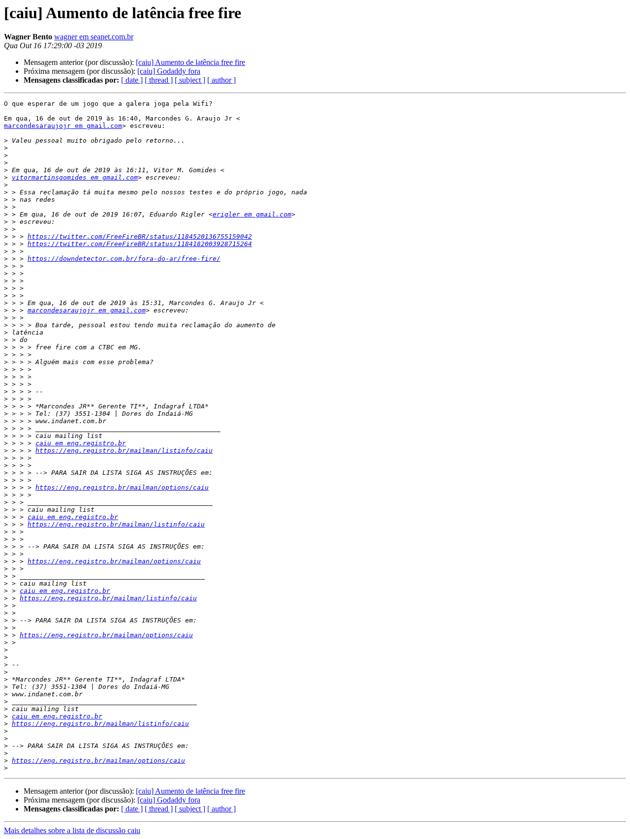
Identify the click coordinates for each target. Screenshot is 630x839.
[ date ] (132, 80)
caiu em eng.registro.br (80, 443)
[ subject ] (190, 80)
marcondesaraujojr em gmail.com (63, 125)
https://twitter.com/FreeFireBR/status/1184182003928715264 (140, 244)
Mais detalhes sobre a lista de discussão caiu (72, 830)
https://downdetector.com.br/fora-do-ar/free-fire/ (124, 258)
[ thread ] (159, 80)
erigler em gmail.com (252, 214)
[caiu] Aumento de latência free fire (190, 62)
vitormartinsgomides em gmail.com (75, 177)
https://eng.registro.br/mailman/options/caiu (122, 487)
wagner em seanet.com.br (93, 36)
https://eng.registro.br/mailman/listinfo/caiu (124, 450)
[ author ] (221, 80)
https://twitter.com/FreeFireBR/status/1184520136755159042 (140, 236)
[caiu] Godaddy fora (168, 71)
